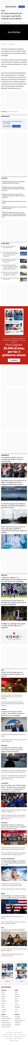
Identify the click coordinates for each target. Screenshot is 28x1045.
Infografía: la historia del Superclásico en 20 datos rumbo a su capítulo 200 (13, 810)
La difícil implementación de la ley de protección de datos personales (14, 208)
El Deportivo (4, 783)
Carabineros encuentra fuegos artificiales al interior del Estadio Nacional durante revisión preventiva (13, 189)
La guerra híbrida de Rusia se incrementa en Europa (9, 247)
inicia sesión (7, 126)
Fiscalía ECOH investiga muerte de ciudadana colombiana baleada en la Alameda (13, 182)
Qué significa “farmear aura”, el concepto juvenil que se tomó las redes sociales (12, 459)
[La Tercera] (7, 979)
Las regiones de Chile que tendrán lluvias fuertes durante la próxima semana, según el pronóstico (12, 749)
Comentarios (11, 44)
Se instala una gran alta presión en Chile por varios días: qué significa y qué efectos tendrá (13, 505)
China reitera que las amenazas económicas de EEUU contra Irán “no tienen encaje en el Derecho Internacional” (11, 254)
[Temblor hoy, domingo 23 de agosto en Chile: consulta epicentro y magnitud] (14, 636)
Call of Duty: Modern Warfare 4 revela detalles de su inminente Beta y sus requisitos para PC (13, 853)
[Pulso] (21, 979)
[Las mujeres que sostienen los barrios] (14, 938)
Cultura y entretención (7, 859)
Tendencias (4, 745)
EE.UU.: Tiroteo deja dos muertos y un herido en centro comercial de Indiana (13, 922)
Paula (2, 927)
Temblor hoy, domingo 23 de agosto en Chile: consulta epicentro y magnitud (13, 625)
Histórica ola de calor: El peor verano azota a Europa (11, 278)
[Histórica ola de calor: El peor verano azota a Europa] (23, 279)
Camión (13, 111)
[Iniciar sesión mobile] (26, 6)
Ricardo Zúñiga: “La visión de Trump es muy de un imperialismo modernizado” (11, 261)
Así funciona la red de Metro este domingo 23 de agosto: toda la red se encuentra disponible (13, 602)
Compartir (4, 44)
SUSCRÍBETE (14, 360)
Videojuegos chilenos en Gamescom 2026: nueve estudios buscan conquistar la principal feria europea (13, 826)
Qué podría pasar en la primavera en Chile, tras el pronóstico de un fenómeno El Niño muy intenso (13, 482)
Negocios (3, 709)
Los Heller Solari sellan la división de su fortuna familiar (14, 202)
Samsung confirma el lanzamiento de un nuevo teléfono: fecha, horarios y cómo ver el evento (13, 848)
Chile (2, 670)
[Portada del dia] (14, 334)
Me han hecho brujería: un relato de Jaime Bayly (13, 889)
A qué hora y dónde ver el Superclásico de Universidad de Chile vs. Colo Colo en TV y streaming (14, 579)
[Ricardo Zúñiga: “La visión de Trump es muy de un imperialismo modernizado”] (23, 261)
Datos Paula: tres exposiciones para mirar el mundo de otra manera (12, 954)
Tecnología (4, 822)
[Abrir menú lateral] (2, 7)
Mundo (3, 10)
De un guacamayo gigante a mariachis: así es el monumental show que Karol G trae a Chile (13, 863)
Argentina (9, 111)
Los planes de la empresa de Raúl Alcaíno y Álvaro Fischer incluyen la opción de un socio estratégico (13, 196)
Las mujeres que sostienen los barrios (13, 930)
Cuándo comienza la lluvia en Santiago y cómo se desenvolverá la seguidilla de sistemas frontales (13, 771)
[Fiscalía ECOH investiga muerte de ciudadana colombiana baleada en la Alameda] (14, 685)
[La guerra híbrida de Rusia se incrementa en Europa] (23, 248)
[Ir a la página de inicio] (11, 6)
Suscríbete (16, 126)
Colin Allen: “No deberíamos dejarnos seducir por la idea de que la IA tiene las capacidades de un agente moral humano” (13, 777)
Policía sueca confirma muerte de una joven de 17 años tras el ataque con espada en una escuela (11, 274)
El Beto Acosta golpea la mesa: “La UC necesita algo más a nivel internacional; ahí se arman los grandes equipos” (13, 816)
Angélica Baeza (7, 23)
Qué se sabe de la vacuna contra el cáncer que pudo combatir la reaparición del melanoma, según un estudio (14, 529)
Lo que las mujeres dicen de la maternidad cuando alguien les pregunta (14, 949)
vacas (16, 111)
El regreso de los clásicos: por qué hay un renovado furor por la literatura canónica (11, 884)
